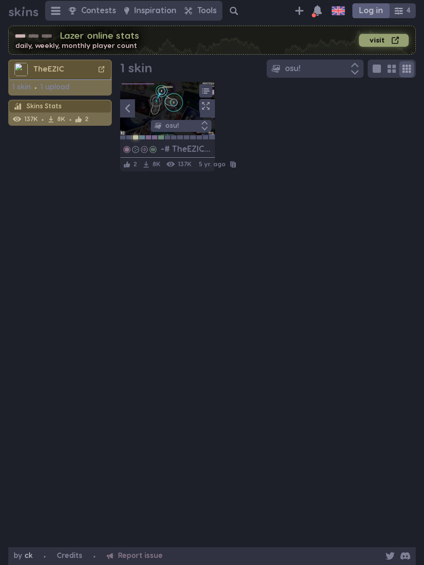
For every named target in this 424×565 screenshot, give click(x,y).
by (23, 555)
